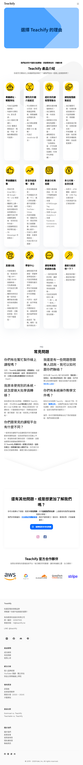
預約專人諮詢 (48, 384)
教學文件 (52, 404)
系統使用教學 (9, 692)
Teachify (9, 3)
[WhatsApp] (11, 754)
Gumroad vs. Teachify (13, 713)
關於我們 (7, 732)
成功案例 (7, 652)
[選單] (78, 4)
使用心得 (7, 658)
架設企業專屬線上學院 (12, 676)
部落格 (6, 689)
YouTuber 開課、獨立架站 (14, 673)
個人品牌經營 (9, 671)
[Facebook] (14, 638)
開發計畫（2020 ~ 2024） (14, 695)
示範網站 (7, 697)
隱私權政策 (8, 740)
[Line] (28, 638)
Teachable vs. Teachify (13, 716)
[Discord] (21, 638)
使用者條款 (8, 737)
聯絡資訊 (7, 743)
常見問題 (7, 655)
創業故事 (7, 735)
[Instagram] (7, 638)
